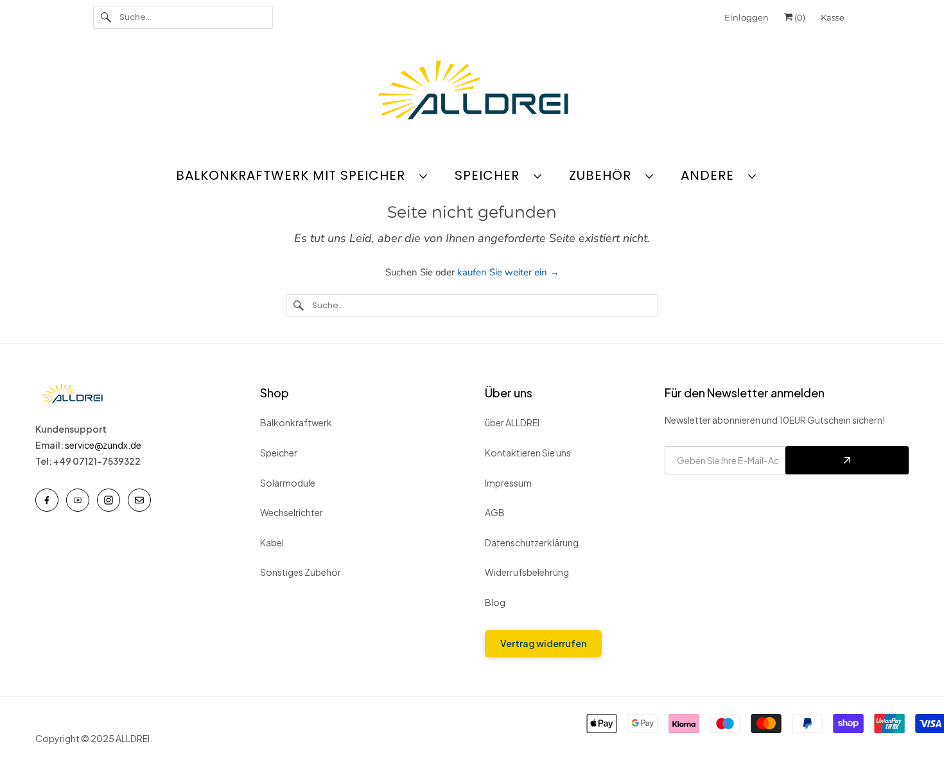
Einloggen (746, 17)
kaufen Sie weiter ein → (508, 272)
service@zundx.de (104, 445)
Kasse (832, 17)
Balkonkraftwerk (296, 422)
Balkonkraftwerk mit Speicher (294, 175)
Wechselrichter (291, 512)
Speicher (491, 175)
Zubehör (604, 175)
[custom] (46, 500)
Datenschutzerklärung (532, 542)
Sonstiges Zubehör (300, 572)
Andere (711, 175)
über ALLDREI (512, 422)
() (798, 17)
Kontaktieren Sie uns (528, 452)
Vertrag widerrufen (543, 643)
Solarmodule (287, 483)
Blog (495, 602)
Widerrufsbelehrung (527, 572)
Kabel (272, 542)
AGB (495, 512)
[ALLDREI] (472, 93)
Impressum (508, 483)
